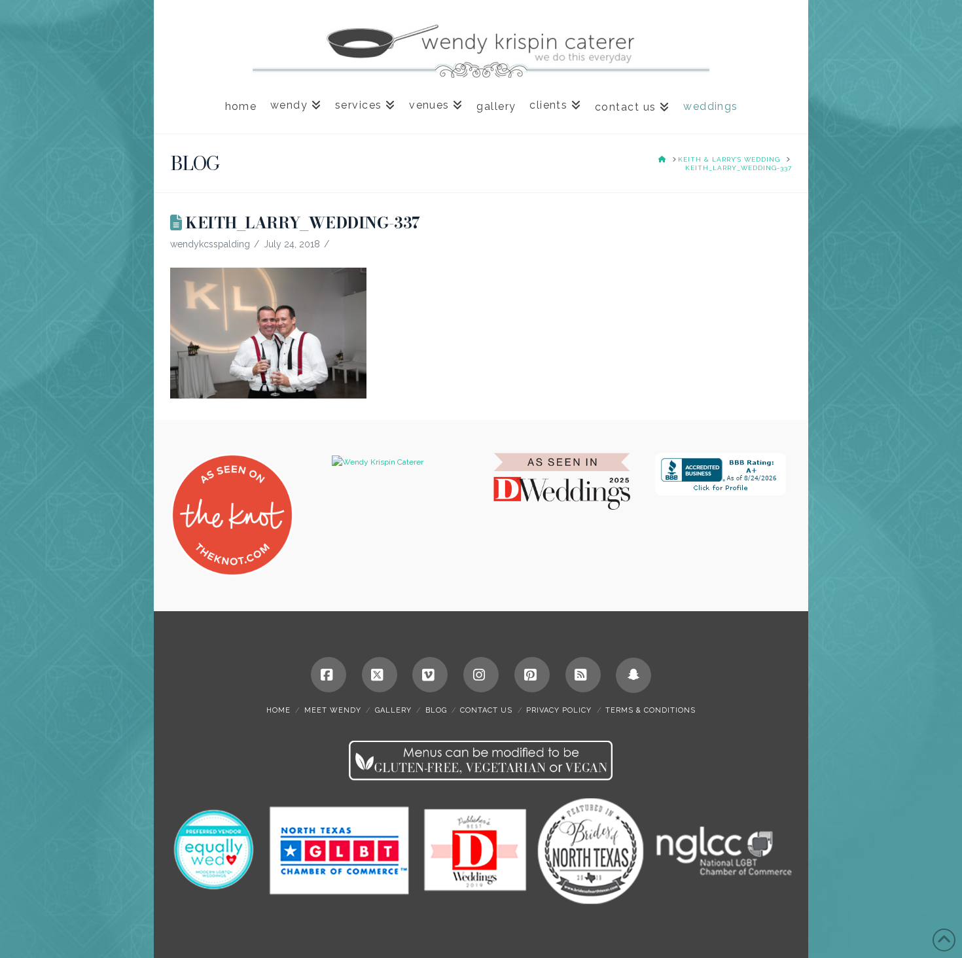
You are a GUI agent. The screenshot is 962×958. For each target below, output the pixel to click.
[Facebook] (328, 674)
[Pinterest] (532, 674)
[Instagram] (481, 674)
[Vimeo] (430, 674)
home (278, 710)
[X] (379, 674)
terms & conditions (650, 710)
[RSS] (583, 674)
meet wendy (332, 710)
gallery (393, 710)
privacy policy (559, 710)
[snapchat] (633, 675)
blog (436, 710)
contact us (486, 710)
